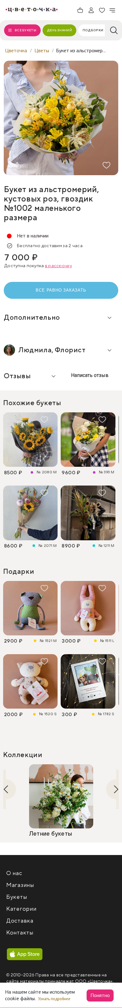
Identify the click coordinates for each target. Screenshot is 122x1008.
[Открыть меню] (112, 10)
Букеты (16, 897)
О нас (14, 873)
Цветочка (16, 50)
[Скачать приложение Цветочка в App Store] (24, 954)
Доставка (19, 920)
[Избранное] (102, 10)
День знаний (59, 30)
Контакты (19, 932)
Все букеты (25, 30)
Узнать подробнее (54, 998)
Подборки (93, 30)
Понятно (100, 995)
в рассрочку (58, 266)
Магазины (20, 885)
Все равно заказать (61, 290)
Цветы (41, 50)
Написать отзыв (89, 375)
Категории (21, 909)
